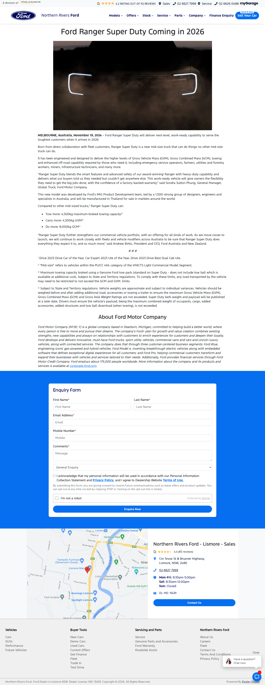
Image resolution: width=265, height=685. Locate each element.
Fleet (73, 659)
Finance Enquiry (221, 15)
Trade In (75, 663)
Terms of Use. (173, 480)
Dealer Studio (251, 681)
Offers (131, 15)
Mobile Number (64, 431)
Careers (205, 641)
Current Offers (80, 650)
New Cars (76, 637)
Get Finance (78, 654)
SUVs (8, 641)
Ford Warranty (145, 646)
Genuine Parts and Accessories (156, 641)
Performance (14, 646)
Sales (166, 4)
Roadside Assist (146, 650)
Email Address (63, 415)
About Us (206, 637)
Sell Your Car (247, 15)
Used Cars (77, 646)
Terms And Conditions (215, 654)
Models (114, 15)
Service (207, 4)
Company (196, 15)
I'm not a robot (71, 498)
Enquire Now (132, 509)
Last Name (142, 400)
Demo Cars (77, 641)
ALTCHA (206, 498)
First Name (61, 400)
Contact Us (194, 602)
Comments (61, 446)
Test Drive (77, 667)
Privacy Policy (103, 480)
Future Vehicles (16, 650)
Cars (8, 637)
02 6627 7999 (186, 4)
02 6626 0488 (229, 4)
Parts (178, 15)
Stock (147, 15)
